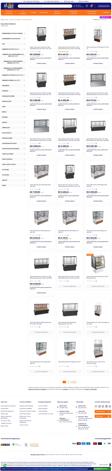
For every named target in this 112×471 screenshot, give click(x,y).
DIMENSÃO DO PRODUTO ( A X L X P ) (12, 75)
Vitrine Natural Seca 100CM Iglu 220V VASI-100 (40, 362)
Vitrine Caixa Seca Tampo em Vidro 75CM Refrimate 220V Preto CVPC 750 (69, 185)
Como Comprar (42, 406)
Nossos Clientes (42, 408)
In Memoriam (4, 408)
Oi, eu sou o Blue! (6, 421)
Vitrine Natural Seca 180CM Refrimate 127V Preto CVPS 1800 (40, 323)
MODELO (4, 122)
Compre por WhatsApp (32, 1)
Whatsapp (99, 416)
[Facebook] (99, 406)
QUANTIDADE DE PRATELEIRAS (10, 148)
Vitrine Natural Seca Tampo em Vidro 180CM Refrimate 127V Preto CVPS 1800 (41, 277)
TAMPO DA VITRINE (7, 154)
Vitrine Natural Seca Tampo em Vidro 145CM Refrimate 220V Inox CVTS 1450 (41, 139)
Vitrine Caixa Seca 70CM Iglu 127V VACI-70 (98, 47)
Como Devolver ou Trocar (45, 414)
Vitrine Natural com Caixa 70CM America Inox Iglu (96, 362)
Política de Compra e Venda (28, 411)
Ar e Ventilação (22, 12)
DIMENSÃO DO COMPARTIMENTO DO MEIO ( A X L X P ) (13, 55)
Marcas (4, 180)
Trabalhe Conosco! (6, 423)
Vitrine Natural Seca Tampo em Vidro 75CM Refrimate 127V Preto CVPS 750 (40, 93)
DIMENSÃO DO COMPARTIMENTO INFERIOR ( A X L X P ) (13, 62)
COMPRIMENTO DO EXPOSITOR (11, 38)
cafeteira (65, 389)
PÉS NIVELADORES (7, 138)
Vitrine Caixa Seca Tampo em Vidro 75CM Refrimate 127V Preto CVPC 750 (40, 47)
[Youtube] (96, 406)
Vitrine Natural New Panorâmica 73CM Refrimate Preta (97, 277)
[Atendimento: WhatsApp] (5, 465)
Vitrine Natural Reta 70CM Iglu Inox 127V (69, 362)
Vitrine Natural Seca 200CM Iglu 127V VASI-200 (40, 231)
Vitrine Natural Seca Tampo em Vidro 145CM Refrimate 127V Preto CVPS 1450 (69, 47)
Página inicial (4, 19)
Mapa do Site (4, 426)
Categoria (5, 175)
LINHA (3, 106)
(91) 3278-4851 (82, 413)
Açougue (33, 12)
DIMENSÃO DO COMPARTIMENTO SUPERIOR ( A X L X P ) (13, 69)
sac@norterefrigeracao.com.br (66, 414)
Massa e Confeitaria (57, 12)
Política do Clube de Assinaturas (25, 421)
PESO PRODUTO (6, 133)
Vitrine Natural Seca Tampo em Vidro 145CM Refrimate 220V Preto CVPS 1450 (69, 93)
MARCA (4, 112)
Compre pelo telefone (52, 1)
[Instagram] (106, 406)
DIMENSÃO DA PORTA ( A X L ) (10, 49)
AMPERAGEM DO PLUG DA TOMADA (12, 33)
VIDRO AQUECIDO (7, 159)
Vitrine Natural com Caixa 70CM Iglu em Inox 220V (98, 323)
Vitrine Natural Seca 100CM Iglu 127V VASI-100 (97, 231)
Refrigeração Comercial (73, 12)
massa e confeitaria (91, 389)
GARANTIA (5, 91)
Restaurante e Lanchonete (92, 12)
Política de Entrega (25, 414)
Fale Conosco (100, 411)
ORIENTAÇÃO (6, 127)
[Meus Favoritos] (87, 6)
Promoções (106, 17)
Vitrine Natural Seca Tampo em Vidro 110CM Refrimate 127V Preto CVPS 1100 (68, 277)
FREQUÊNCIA (5, 85)
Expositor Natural (27, 19)
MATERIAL (5, 117)
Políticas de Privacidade (26, 406)
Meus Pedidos (84, 1)
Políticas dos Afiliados (26, 408)
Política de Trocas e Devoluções (25, 417)
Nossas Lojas (70, 1)
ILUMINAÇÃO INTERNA (8, 96)
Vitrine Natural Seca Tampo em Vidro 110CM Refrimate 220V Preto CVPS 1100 (69, 139)
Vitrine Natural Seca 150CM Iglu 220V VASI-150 (97, 185)
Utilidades (106, 12)
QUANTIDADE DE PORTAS (9, 143)
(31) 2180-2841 (63, 408)
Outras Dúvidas (42, 411)
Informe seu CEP (104, 6)
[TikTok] (103, 406)
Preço (4, 185)
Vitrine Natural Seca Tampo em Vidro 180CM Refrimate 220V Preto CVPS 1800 (98, 139)
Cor (3, 44)
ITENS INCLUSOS (6, 101)
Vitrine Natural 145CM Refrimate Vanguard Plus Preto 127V (67, 323)
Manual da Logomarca (7, 411)
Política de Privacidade (82, 469)
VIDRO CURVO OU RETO (9, 164)
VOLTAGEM (5, 169)
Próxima (74, 382)
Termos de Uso (24, 425)
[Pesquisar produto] (70, 6)
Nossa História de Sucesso (8, 406)
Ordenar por (96, 19)
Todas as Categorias (8, 12)
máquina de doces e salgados (37, 389)
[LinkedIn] (110, 406)
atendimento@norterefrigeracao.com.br (85, 419)
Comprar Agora (41, 63)
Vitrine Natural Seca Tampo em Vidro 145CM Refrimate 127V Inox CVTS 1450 (97, 93)
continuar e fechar (102, 469)
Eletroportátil (43, 12)
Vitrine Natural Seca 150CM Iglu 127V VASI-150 (68, 231)
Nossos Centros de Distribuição (6, 417)
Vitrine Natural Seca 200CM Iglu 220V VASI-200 (40, 185)
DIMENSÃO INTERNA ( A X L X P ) (11, 80)
